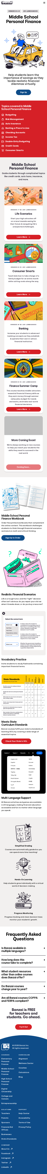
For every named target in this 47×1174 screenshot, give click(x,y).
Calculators (24, 1072)
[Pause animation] (3, 613)
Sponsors (5, 1122)
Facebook (5, 1153)
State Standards (8, 1139)
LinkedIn (5, 1167)
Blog (21, 1077)
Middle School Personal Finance (7, 1071)
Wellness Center (26, 1063)
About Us (5, 1149)
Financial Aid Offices (7, 1128)
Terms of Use (24, 1122)
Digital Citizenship (6, 1090)
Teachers (5, 1113)
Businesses (6, 1134)
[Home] (7, 2)
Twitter (4, 1163)
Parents (4, 1118)
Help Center (24, 1113)
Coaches (23, 1068)
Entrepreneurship (9, 1103)
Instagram (6, 1158)
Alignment (23, 1059)
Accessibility (24, 1118)
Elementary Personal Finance (6, 1061)
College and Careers (6, 1097)
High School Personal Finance (6, 1081)
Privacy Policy (25, 1127)
